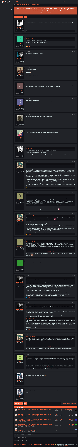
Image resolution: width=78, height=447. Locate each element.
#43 (74, 51)
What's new (4, 12)
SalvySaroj (19, 380)
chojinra (20, 153)
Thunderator (72, 420)
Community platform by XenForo (67, 444)
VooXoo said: (28, 163)
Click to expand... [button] (50, 204)
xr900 (19, 105)
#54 (74, 259)
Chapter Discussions (30, 416)
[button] (8, 12)
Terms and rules (37, 444)
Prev (16, 16)
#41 (74, 20)
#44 (74, 67)
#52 (74, 213)
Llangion (20, 121)
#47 (74, 114)
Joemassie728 (71, 430)
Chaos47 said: (29, 277)
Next (25, 16)
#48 (74, 130)
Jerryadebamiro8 (71, 415)
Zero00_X (20, 90)
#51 (74, 192)
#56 (74, 302)
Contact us (30, 444)
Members (4, 16)
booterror (19, 74)
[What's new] (75, 2)
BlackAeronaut (19, 282)
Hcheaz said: (28, 38)
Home (3, 6)
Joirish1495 (19, 267)
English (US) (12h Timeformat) (20, 444)
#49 (74, 145)
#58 (74, 354)
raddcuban (19, 199)
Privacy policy (44, 444)
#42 (74, 35)
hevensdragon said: (30, 194)
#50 (74, 161)
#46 (74, 98)
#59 (74, 373)
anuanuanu (19, 27)
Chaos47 (20, 361)
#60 (74, 388)
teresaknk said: (29, 148)
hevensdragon (19, 168)
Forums (3, 9)
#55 (74, 275)
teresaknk (19, 137)
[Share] (73, 20)
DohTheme (66, 445)
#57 (74, 334)
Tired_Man (19, 58)
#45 (74, 82)
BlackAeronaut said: (30, 336)
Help (49, 444)
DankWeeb (72, 425)
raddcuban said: (29, 215)
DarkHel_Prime (19, 43)
